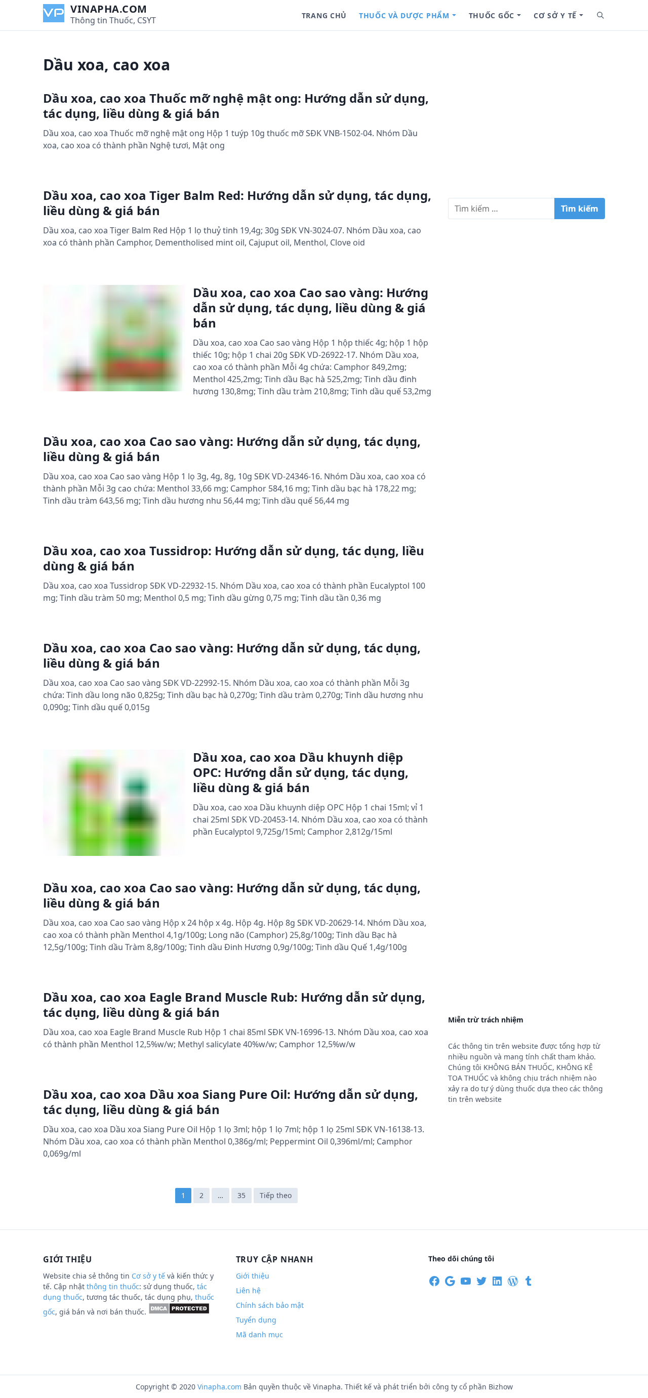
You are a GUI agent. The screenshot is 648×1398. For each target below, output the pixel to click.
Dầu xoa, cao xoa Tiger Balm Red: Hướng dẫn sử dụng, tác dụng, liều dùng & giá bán (237, 203)
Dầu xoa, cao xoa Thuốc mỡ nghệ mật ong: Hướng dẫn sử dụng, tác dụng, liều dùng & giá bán (236, 105)
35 (241, 1195)
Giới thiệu (252, 1276)
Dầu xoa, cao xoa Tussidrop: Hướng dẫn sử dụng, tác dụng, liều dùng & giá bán (233, 558)
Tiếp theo (276, 1195)
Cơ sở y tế (555, 15)
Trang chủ (324, 15)
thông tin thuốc (113, 1286)
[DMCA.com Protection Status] (179, 1312)
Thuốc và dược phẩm (404, 15)
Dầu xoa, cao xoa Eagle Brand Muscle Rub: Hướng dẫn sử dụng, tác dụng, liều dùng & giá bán (234, 1004)
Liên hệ (248, 1290)
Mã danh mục (259, 1334)
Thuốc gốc (491, 15)
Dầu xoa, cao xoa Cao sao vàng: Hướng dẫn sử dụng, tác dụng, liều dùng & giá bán (310, 307)
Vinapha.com (108, 9)
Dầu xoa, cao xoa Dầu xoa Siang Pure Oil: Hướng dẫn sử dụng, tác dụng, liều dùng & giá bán (230, 1102)
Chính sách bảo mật (270, 1305)
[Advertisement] (526, 118)
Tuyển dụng (256, 1320)
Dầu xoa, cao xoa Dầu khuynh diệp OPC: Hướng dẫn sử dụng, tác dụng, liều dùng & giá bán (301, 772)
